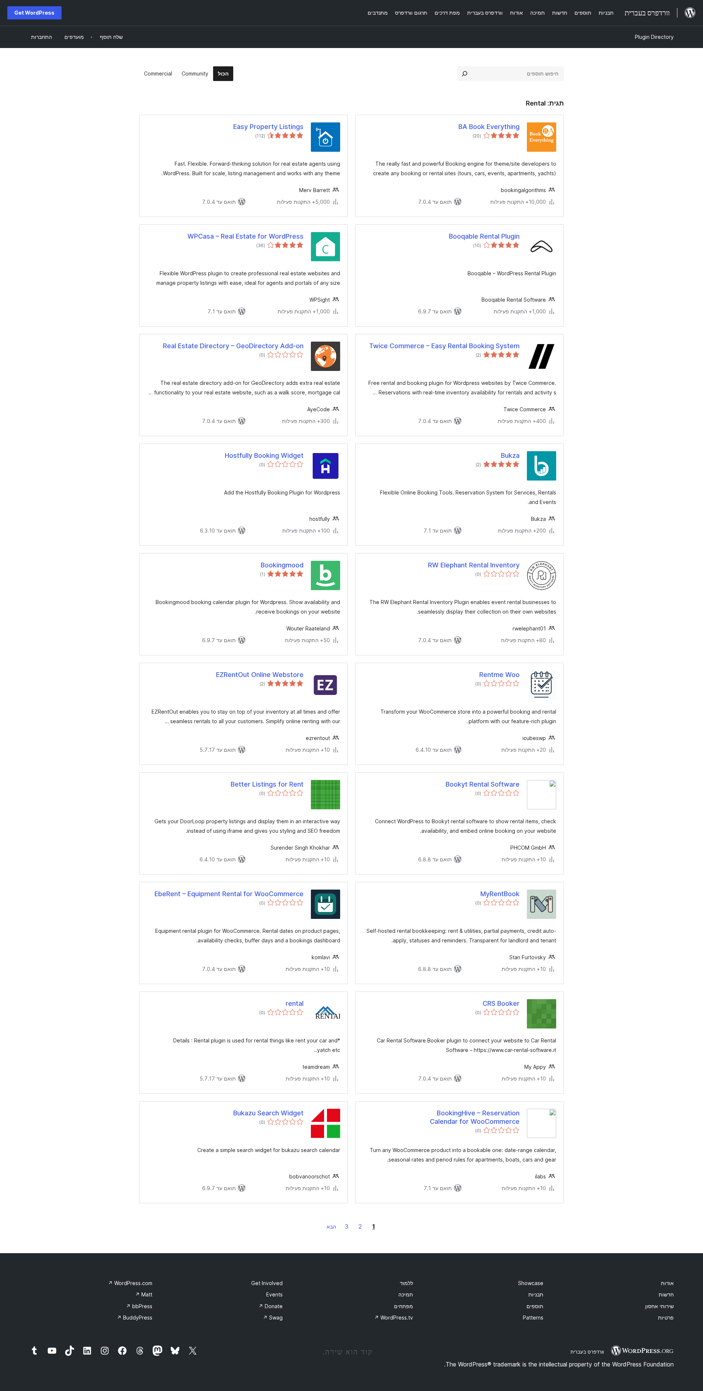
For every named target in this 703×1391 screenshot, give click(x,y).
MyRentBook (500, 894)
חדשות (666, 1294)
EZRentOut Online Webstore (260, 674)
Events (274, 1294)
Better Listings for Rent (267, 784)
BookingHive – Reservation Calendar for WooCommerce (475, 1117)
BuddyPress (134, 1317)
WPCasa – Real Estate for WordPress (245, 236)
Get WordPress (34, 13)
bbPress (139, 1306)
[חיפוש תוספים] (464, 73)
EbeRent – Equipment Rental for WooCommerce (229, 894)
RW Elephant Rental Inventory (474, 565)
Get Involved (267, 1283)
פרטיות (666, 1317)
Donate (270, 1306)
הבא (331, 1226)
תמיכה (405, 1294)
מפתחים (403, 1306)
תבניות (535, 1294)
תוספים (535, 1306)
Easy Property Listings (268, 126)
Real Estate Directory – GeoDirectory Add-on (233, 346)
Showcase (530, 1283)
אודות (667, 1283)
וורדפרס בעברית (587, 1352)
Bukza (510, 455)
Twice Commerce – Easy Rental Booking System (444, 346)
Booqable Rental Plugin (484, 236)
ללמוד (406, 1283)
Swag (273, 1317)
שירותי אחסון (659, 1306)
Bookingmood (282, 565)
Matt (143, 1294)
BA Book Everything (489, 126)
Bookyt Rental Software (483, 784)
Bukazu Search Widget (268, 1113)
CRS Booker (501, 1003)
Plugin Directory (654, 37)
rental (295, 1003)
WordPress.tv (393, 1317)
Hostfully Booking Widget (264, 455)
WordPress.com (130, 1283)
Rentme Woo (499, 674)
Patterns (533, 1317)
